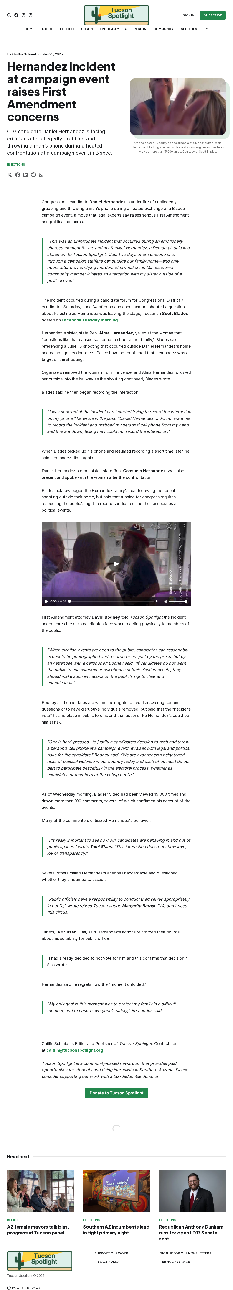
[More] (206, 28)
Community (164, 29)
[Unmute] (166, 602)
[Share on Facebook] (17, 175)
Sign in (189, 15)
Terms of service (175, 1261)
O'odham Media (113, 29)
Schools (189, 29)
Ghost (36, 1288)
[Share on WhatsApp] (41, 175)
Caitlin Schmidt (25, 54)
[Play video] (116, 564)
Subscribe (213, 15)
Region (140, 29)
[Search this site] (9, 15)
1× (157, 601)
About (47, 29)
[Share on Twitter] (9, 175)
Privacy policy (107, 1261)
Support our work (111, 1253)
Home (29, 29)
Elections (16, 164)
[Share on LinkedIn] (25, 175)
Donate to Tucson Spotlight (117, 1093)
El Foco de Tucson (76, 29)
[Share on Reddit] (33, 175)
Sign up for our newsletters (185, 1253)
